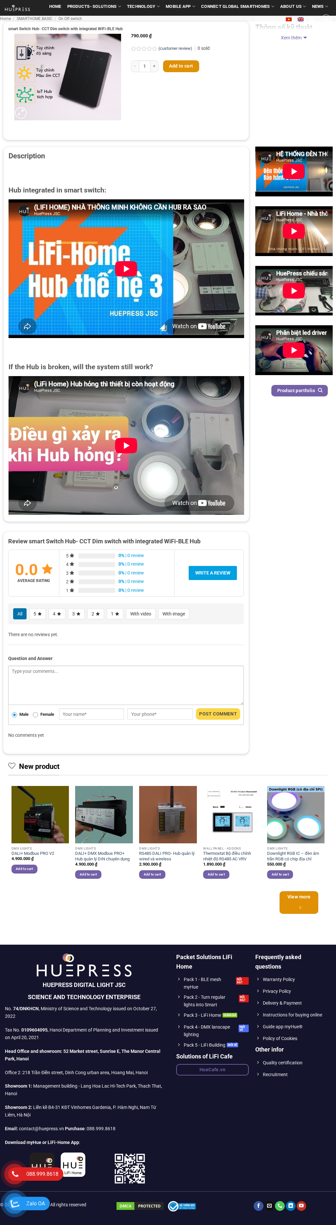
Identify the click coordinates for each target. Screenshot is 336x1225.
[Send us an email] (269, 1206)
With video (140, 613)
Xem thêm (291, 38)
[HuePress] (17, 8)
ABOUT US (291, 6)
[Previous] (12, 838)
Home (5, 18)
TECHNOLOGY (141, 6)
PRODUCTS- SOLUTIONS (92, 6)
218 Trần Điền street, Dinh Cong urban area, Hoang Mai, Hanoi (85, 1072)
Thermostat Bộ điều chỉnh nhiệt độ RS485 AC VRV (227, 856)
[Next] (324, 838)
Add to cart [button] (24, 869)
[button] (312, 19)
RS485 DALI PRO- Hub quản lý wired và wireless (167, 856)
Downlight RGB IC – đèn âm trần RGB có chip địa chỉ (293, 856)
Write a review (212, 573)
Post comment (218, 713)
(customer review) (175, 48)
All (19, 613)
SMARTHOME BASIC (34, 18)
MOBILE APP (178, 6)
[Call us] (280, 1206)
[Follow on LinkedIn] (291, 1206)
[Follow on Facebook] (258, 1206)
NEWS (318, 6)
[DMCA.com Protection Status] (140, 1206)
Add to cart (181, 66)
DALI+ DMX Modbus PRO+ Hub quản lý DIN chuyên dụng (102, 856)
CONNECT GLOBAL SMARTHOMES (235, 6)
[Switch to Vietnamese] (289, 19)
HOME (55, 6)
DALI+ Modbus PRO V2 (32, 853)
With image (173, 613)
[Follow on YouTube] (301, 1206)
